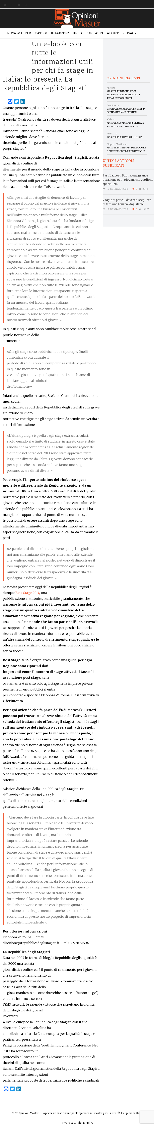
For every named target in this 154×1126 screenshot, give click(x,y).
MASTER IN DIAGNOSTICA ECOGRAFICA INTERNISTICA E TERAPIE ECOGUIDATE (123, 95)
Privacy (130, 33)
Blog (77, 33)
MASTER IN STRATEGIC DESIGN (125, 137)
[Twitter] (4, 5)
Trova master (18, 33)
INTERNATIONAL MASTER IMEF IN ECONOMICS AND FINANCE (126, 110)
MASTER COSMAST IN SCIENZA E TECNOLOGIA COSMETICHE (125, 124)
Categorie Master (52, 33)
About (113, 33)
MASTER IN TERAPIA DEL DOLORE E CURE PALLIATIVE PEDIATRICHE (126, 149)
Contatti (94, 33)
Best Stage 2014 (27, 593)
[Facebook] (11, 5)
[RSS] (25, 5)
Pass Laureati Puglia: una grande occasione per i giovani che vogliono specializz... (128, 180)
